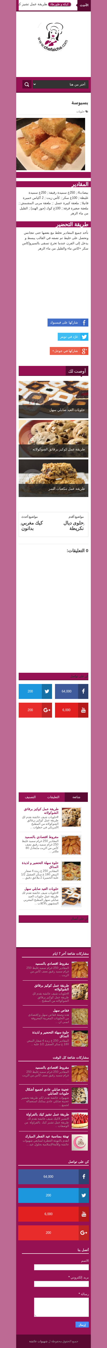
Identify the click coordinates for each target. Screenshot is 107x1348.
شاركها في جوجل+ (65, 351)
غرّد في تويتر (69, 336)
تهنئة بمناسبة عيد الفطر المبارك (47, 1136)
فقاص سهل (61, 1010)
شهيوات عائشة (38, 1341)
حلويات (80, 111)
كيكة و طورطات (62, 4)
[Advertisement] (53, 64)
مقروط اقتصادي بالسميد (52, 963)
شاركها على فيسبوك (64, 322)
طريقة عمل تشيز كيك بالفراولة (27, 4)
